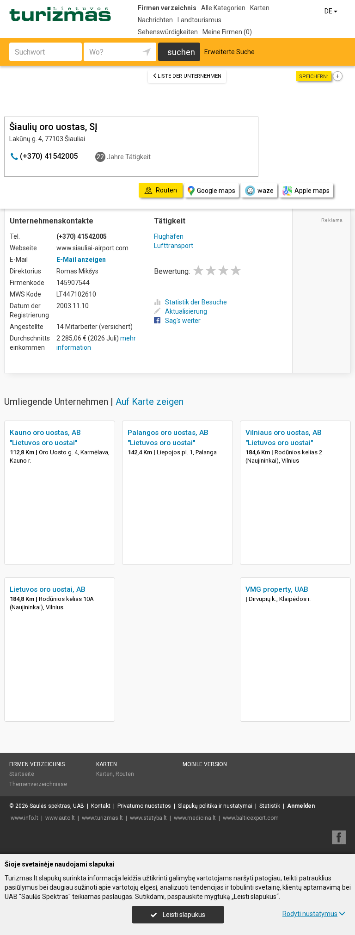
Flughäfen (169, 236)
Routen (125, 774)
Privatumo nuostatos (144, 806)
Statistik (269, 806)
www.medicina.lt (195, 818)
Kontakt (100, 806)
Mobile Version (205, 764)
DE (329, 11)
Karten (259, 8)
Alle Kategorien (223, 8)
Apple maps (312, 190)
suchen (181, 52)
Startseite (21, 774)
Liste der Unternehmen (189, 76)
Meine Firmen (227, 32)
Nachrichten (155, 20)
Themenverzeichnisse (38, 784)
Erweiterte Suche (229, 52)
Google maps (216, 190)
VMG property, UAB (276, 589)
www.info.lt (24, 818)
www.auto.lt (60, 818)
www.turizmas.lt (102, 818)
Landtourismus (199, 20)
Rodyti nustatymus (309, 913)
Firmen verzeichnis (167, 8)
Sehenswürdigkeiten (168, 32)
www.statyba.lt (148, 818)
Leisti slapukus (183, 914)
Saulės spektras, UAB (57, 806)
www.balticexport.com (251, 818)
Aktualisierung (186, 311)
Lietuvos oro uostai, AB (48, 589)
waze (265, 190)
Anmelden (301, 806)
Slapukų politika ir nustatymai (215, 806)
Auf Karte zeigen (150, 401)
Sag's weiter (183, 320)
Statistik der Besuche (196, 302)
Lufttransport (173, 245)
